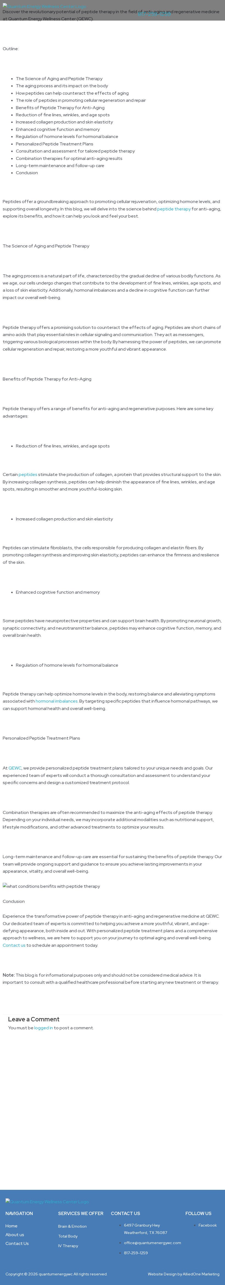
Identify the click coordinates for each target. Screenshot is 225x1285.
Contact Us (17, 1243)
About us (14, 1235)
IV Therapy (68, 1245)
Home (11, 1226)
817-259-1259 (154, 14)
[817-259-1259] (140, 5)
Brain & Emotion (72, 1226)
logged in (43, 1028)
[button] (213, 10)
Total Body (67, 1236)
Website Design (162, 1274)
